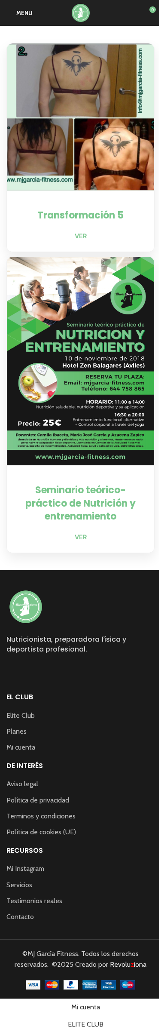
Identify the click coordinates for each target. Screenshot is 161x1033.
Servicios (19, 885)
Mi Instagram (25, 868)
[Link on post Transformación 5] (80, 117)
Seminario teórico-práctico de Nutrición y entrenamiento (80, 503)
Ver (81, 236)
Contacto (20, 917)
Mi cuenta (20, 747)
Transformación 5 (80, 215)
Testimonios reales (34, 901)
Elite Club (20, 715)
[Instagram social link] (11, 669)
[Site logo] (80, 12)
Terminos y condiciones (41, 816)
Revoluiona (127, 964)
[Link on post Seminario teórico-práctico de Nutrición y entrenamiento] (80, 361)
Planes (16, 731)
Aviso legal (22, 784)
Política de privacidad (37, 800)
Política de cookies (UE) (41, 832)
